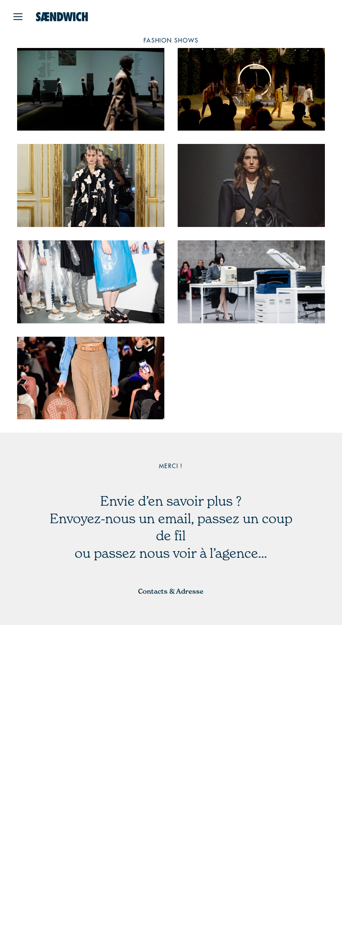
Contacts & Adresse (171, 591)
